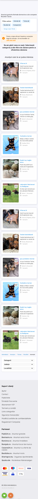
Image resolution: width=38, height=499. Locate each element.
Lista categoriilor (8, 411)
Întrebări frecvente (9, 401)
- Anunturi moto (13, 453)
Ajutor (4, 391)
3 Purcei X (23, 63)
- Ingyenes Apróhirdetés (17, 457)
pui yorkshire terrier (27, 112)
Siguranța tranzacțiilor (10, 415)
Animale (16, 21)
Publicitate (6, 398)
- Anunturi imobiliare (15, 441)
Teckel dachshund (26, 87)
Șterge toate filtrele (9, 29)
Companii (16, 25)
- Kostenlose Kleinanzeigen (17, 460)
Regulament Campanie (11, 422)
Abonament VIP (8, 405)
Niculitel (6, 25)
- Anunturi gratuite (13, 434)
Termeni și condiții (9, 408)
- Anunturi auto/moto (15, 437)
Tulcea (25, 21)
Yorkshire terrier (26, 136)
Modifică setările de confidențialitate (16, 418)
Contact (5, 394)
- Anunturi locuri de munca (17, 444)
